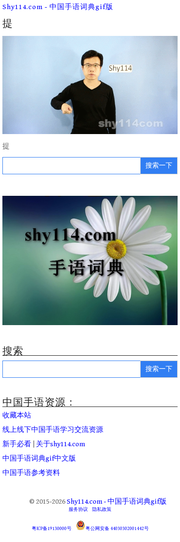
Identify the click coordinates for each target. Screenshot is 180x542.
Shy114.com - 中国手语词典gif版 (57, 7)
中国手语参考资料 (31, 473)
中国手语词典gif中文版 (39, 458)
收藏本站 (16, 415)
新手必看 (16, 444)
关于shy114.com (60, 444)
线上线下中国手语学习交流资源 (52, 430)
